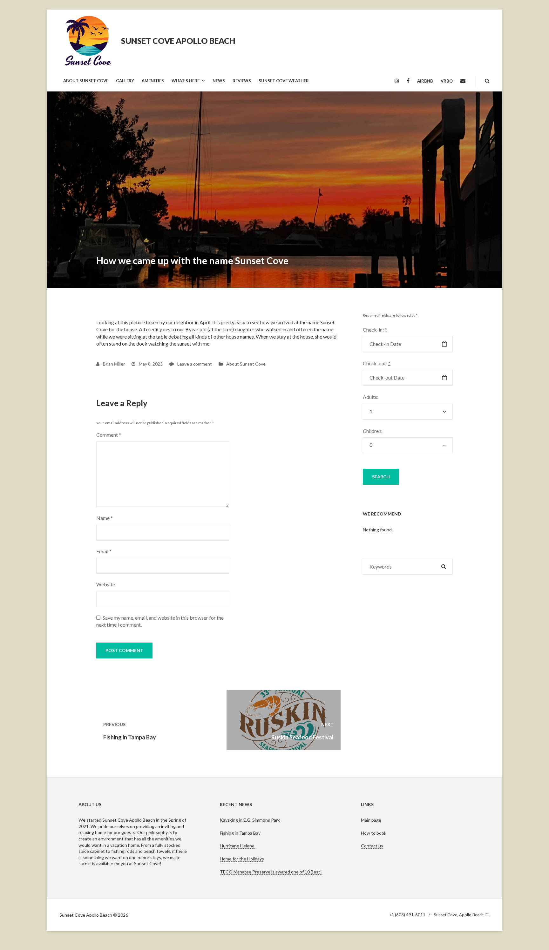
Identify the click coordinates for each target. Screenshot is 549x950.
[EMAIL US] (462, 81)
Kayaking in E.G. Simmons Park (250, 820)
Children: (373, 431)
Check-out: (376, 363)
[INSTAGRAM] (397, 81)
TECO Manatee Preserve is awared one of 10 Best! (271, 871)
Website (105, 584)
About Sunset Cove (246, 364)
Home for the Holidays (242, 858)
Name (104, 518)
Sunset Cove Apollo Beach (178, 40)
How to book (373, 833)
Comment (108, 435)
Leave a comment (194, 364)
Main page (371, 820)
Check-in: (375, 330)
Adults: (370, 397)
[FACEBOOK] (408, 81)
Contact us (372, 845)
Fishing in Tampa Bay (240, 833)
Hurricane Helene (237, 845)
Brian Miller (113, 364)
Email (104, 551)
